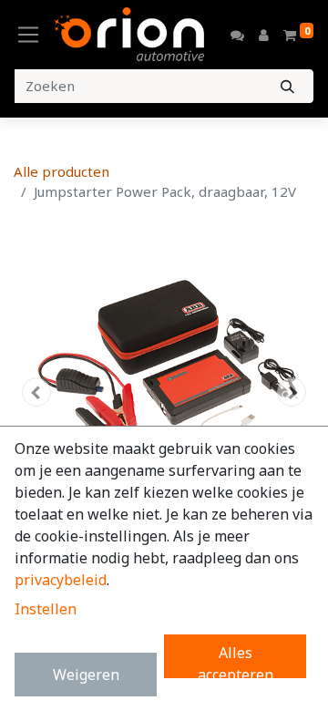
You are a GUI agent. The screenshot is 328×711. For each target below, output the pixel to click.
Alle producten (61, 171)
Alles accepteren (235, 660)
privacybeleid (61, 580)
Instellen (46, 609)
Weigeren (86, 675)
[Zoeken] (287, 86)
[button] (36, 392)
